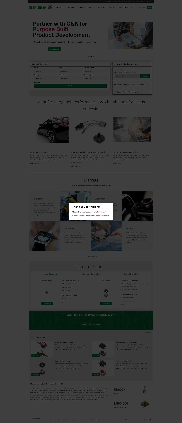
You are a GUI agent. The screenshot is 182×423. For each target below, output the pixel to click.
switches (82, 215)
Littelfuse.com (101, 212)
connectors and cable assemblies (98, 215)
